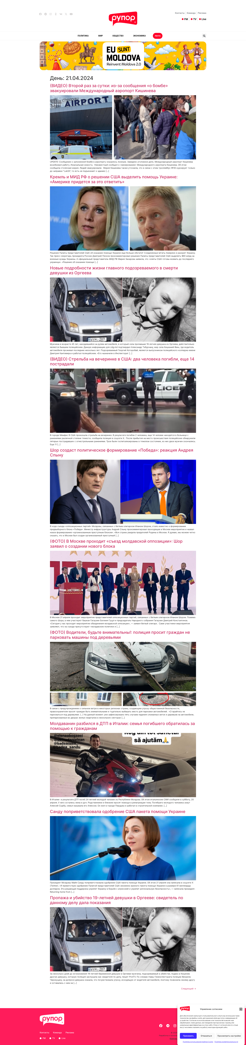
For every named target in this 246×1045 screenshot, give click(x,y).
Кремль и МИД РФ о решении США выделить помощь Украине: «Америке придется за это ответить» (114, 179)
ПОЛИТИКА (83, 36)
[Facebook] (40, 14)
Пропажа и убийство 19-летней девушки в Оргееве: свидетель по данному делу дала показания (116, 900)
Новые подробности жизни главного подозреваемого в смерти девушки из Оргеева (114, 270)
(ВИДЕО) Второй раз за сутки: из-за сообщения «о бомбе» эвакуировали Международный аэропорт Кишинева (109, 88)
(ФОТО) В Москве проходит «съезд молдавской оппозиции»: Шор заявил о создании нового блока (116, 544)
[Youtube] (71, 14)
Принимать (188, 1036)
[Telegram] (45, 14)
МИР (100, 36)
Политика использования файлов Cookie (198, 1042)
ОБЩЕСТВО (118, 36)
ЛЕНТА (158, 36)
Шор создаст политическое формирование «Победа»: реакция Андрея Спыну (121, 452)
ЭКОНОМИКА (139, 36)
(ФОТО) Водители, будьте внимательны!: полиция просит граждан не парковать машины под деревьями (120, 635)
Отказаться (206, 1036)
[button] (241, 1009)
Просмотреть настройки (229, 1036)
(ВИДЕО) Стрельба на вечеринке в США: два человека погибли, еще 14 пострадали (122, 361)
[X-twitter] (66, 14)
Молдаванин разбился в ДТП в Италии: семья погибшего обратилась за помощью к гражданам (122, 726)
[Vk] (60, 14)
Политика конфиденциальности (226, 1042)
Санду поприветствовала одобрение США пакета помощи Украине (117, 811)
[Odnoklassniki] (55, 14)
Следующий (188, 988)
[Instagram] (50, 14)
